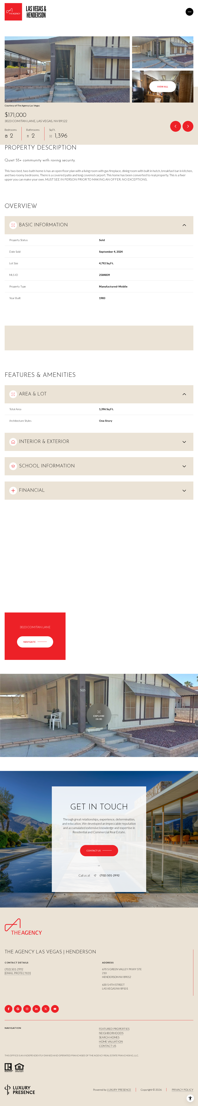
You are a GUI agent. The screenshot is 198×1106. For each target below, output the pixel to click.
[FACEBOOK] (8, 1009)
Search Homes (109, 1037)
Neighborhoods (111, 1033)
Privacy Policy (182, 1089)
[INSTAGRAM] (27, 1009)
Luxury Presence (119, 1089)
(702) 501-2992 (110, 875)
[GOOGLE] (18, 1009)
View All (162, 86)
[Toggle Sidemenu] (189, 12)
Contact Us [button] (107, 1045)
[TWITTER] (46, 1009)
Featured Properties (114, 1028)
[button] (99, 850)
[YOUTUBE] (55, 1009)
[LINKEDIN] (36, 1009)
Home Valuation (111, 1041)
